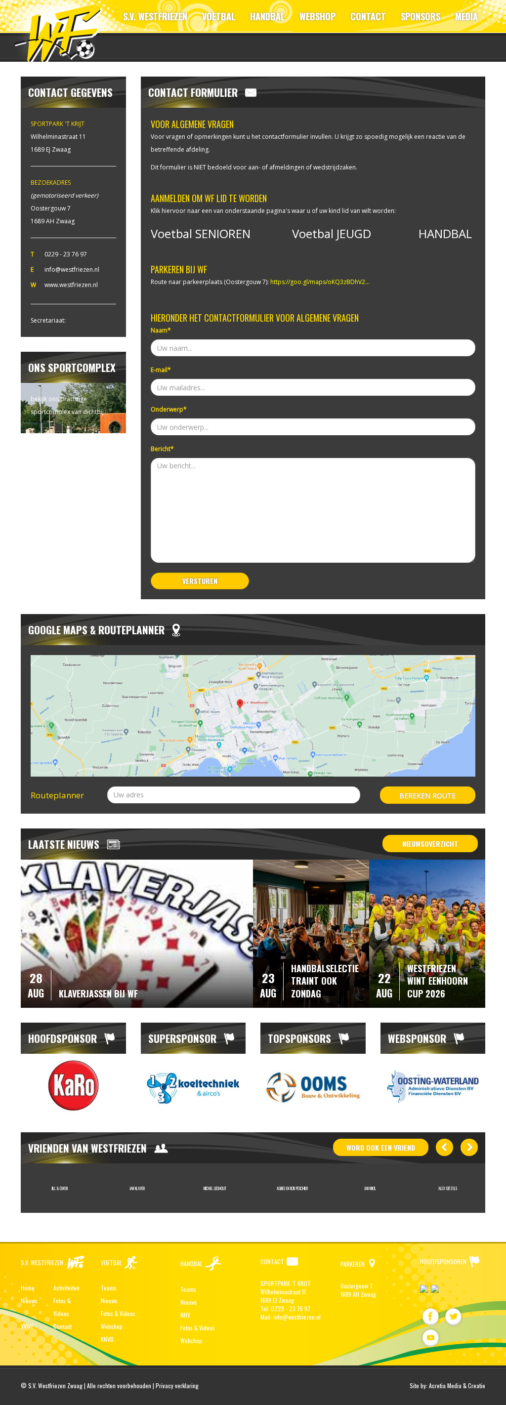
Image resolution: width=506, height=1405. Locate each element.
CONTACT (368, 16)
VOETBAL (218, 16)
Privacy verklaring (177, 1385)
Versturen (199, 581)
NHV (185, 1315)
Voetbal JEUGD (331, 233)
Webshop (112, 1326)
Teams (109, 1287)
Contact (62, 1326)
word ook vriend (380, 1147)
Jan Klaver (137, 1188)
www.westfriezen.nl (71, 285)
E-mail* (161, 370)
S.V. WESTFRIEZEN (155, 16)
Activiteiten (66, 1287)
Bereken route (427, 795)
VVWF (27, 1326)
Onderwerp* (169, 409)
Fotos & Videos (118, 1313)
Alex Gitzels (447, 1188)
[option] (73, 1085)
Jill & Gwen (59, 1188)
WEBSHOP (317, 16)
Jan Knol (370, 1188)
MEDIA (466, 16)
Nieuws (29, 1300)
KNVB (107, 1339)
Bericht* (162, 449)
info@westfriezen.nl (71, 269)
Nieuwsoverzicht (430, 843)
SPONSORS (420, 16)
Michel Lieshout (215, 1188)
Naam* (161, 330)
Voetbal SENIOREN (201, 233)
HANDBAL (267, 16)
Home (28, 1287)
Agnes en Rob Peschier (292, 1188)
